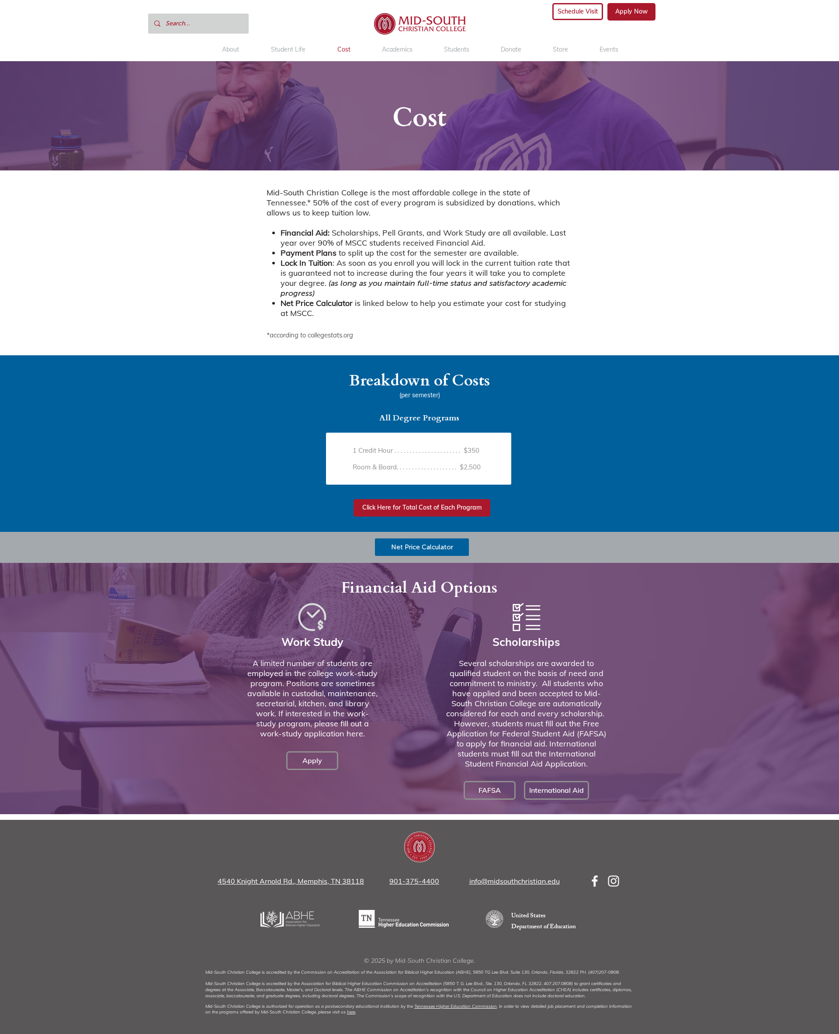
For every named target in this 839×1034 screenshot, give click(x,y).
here (351, 1012)
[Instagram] (613, 881)
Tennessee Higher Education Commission (455, 1006)
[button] (456, 49)
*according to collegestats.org (310, 335)
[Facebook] (594, 881)
